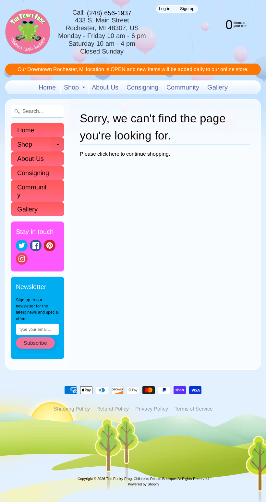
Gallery (217, 87)
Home (47, 87)
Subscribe (35, 343)
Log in (164, 9)
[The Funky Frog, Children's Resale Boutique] (27, 31)
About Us (105, 87)
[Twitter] (22, 245)
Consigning (142, 87)
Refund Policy (112, 409)
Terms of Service (194, 409)
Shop (75, 89)
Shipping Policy (72, 409)
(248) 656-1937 (109, 13)
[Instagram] (22, 259)
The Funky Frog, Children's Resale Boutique (141, 479)
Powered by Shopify (143, 484)
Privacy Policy (151, 409)
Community (182, 87)
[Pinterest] (49, 245)
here (114, 154)
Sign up (187, 9)
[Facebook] (36, 245)
